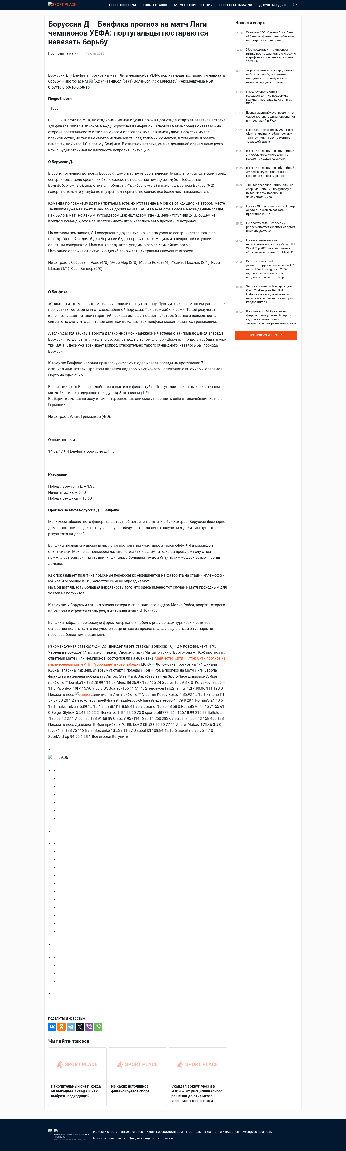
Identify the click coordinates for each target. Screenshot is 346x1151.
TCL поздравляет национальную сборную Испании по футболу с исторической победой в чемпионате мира (270, 191)
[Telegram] (71, 1027)
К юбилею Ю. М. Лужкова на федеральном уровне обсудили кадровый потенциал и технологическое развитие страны (271, 317)
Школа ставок (155, 5)
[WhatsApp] (98, 1027)
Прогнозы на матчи (235, 5)
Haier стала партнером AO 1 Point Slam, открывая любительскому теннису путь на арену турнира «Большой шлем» (269, 135)
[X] (80, 1027)
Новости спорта (122, 5)
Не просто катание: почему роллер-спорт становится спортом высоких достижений (270, 227)
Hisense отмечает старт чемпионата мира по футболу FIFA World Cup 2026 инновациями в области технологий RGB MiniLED (270, 246)
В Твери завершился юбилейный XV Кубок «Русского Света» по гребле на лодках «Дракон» (270, 155)
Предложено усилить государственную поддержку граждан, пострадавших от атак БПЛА (269, 97)
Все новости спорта (266, 335)
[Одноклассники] (61, 1027)
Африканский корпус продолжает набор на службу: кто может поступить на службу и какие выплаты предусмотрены (270, 76)
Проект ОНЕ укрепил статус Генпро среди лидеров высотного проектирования (271, 210)
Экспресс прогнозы (257, 1132)
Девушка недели (272, 5)
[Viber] (89, 1027)
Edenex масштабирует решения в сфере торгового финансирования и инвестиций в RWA (270, 116)
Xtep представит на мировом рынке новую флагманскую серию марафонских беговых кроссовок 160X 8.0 (271, 55)
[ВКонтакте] (52, 1027)
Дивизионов (229, 1132)
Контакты (165, 1138)
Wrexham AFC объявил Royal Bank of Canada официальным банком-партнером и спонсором (270, 36)
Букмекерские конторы (193, 5)
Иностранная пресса (109, 1138)
